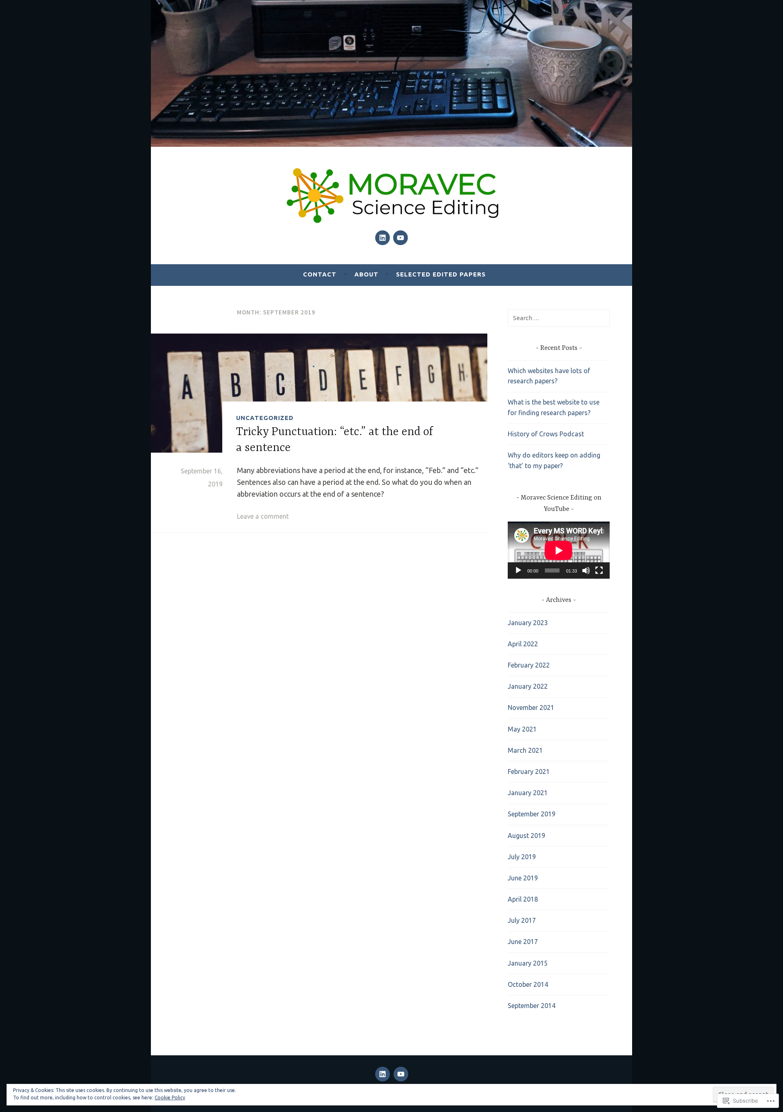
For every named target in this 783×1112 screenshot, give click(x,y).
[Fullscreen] (599, 570)
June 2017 (523, 941)
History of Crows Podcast (546, 434)
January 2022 (528, 686)
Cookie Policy (170, 1097)
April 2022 (523, 644)
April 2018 (523, 899)
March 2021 (525, 750)
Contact (319, 274)
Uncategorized (265, 417)
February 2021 (529, 771)
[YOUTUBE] (401, 1074)
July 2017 (522, 920)
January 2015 (528, 963)
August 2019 (526, 835)
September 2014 (531, 1005)
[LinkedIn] (382, 238)
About (366, 274)
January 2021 (528, 792)
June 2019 (523, 878)
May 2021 (522, 729)
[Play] (518, 570)
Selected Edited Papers (441, 274)
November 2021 (531, 707)
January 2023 (528, 622)
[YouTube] (400, 238)
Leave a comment (263, 516)
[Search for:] (559, 317)
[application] (559, 550)
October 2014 (528, 984)
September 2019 (531, 814)
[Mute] (586, 570)
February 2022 (529, 665)
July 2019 (522, 856)
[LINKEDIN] (382, 1074)
